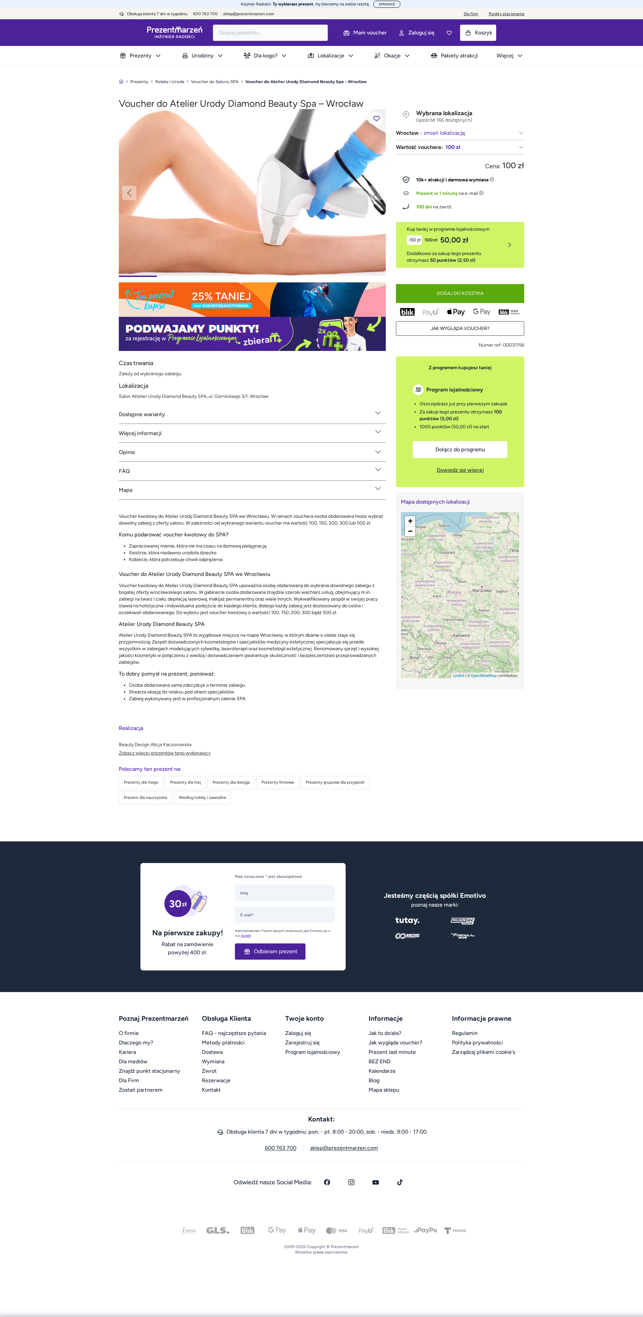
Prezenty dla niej (185, 782)
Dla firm (471, 13)
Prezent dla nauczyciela (145, 797)
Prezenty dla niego (141, 782)
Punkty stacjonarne (507, 13)
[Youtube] (375, 1182)
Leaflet (458, 675)
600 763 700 (280, 1148)
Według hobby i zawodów (202, 797)
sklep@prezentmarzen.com (248, 13)
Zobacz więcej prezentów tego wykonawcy (165, 753)
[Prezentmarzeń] (174, 32)
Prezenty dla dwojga (231, 782)
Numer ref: (490, 345)
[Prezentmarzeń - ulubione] (449, 33)
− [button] (410, 531)
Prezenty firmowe (278, 782)
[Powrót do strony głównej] (121, 81)
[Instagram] (351, 1182)
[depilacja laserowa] (252, 192)
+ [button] (410, 521)
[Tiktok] (400, 1182)
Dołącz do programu (460, 449)
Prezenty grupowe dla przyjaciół (335, 782)
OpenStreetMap (484, 675)
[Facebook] (327, 1182)
